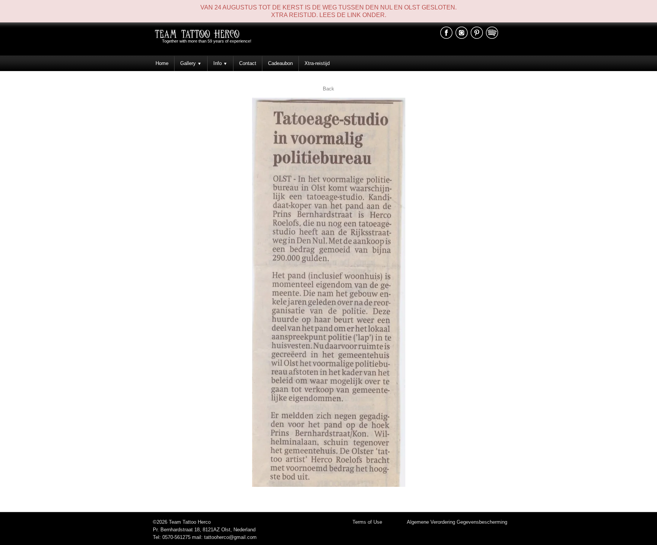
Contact (247, 63)
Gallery (191, 63)
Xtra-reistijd (317, 63)
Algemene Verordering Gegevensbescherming (457, 522)
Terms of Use (367, 522)
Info (220, 63)
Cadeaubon (280, 63)
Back (328, 89)
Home (162, 63)
